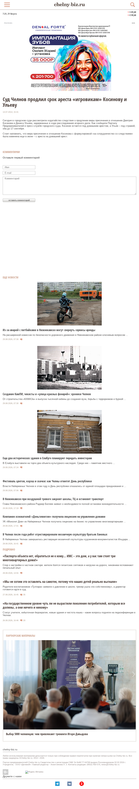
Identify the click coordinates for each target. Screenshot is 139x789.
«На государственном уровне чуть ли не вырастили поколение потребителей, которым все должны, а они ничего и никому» (64, 605)
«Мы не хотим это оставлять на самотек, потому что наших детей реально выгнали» (60, 581)
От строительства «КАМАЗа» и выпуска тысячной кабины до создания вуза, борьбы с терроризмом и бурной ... (64, 399)
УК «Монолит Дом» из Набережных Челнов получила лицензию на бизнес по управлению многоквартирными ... (64, 521)
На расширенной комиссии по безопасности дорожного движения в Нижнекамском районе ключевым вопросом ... (65, 335)
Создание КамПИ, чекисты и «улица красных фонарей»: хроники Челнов (47, 394)
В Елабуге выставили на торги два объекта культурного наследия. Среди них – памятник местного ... (59, 463)
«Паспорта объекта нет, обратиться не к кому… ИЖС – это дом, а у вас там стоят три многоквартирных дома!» (59, 558)
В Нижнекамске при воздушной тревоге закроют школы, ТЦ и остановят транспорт (53, 499)
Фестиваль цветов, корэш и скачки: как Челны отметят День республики (47, 481)
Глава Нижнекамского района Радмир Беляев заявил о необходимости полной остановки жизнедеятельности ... (65, 504)
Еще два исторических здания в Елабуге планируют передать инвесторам (47, 458)
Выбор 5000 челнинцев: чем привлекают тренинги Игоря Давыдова (47, 734)
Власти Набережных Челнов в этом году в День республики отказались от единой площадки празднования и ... (64, 486)
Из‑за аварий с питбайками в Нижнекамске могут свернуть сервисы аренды (49, 330)
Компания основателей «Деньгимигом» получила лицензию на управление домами (54, 517)
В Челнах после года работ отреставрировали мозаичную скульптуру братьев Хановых (55, 534)
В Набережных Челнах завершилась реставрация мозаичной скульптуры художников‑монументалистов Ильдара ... (66, 539)
